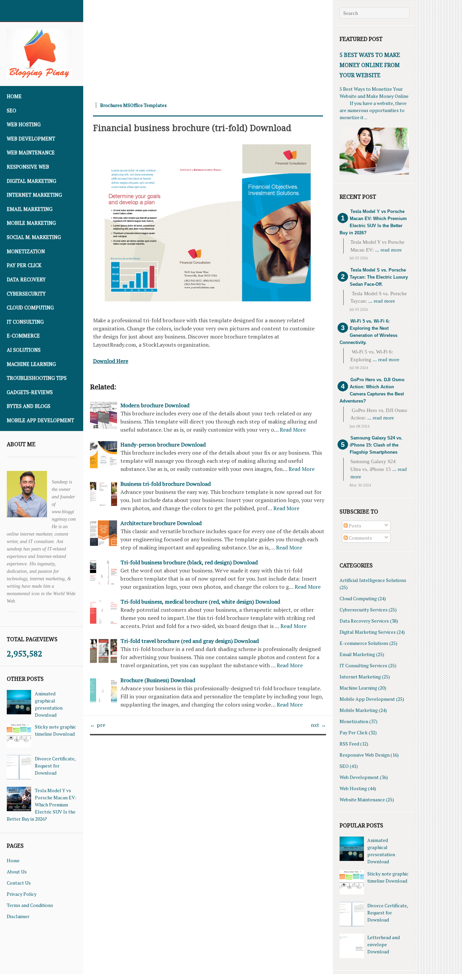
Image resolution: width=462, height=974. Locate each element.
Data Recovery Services (364, 621)
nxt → (318, 725)
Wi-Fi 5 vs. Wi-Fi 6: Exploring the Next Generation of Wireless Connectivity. (368, 332)
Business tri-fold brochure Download (165, 484)
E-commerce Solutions (364, 643)
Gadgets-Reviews (30, 392)
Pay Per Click (24, 265)
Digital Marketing (31, 181)
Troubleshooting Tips (37, 378)
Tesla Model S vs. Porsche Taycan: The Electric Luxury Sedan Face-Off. (379, 277)
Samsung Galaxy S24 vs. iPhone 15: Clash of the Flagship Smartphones (376, 445)
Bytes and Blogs (28, 406)
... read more (388, 250)
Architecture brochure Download (161, 523)
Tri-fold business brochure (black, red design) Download (189, 562)
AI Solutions (24, 350)
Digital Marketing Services (368, 632)
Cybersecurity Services (364, 609)
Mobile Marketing (31, 223)
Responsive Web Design (365, 755)
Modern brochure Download (154, 405)
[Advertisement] (208, 47)
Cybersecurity (26, 293)
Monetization (26, 251)
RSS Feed (349, 743)
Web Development (31, 138)
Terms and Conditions (30, 905)
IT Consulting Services (363, 665)
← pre (97, 725)
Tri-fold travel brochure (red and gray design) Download (189, 641)
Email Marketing (29, 209)
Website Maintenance (362, 799)
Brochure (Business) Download (157, 680)
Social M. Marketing (34, 237)
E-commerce (23, 335)
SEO (11, 110)
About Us (17, 871)
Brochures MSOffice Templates (133, 105)
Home (14, 96)
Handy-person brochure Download (163, 444)
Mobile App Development (40, 420)
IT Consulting (25, 322)
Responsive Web (28, 167)
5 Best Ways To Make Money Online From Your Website (370, 65)
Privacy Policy (22, 894)
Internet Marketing (34, 195)
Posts (354, 525)
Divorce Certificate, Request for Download (55, 765)
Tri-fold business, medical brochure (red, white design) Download (200, 601)
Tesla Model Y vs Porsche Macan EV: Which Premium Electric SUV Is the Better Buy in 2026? (41, 804)
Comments (360, 538)
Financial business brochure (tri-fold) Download (192, 127)
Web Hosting (24, 124)
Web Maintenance (31, 152)
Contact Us (19, 883)
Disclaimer (18, 916)
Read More (293, 429)
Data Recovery (26, 279)
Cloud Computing (30, 307)
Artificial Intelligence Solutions (373, 580)
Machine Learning (31, 364)
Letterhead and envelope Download (383, 944)
